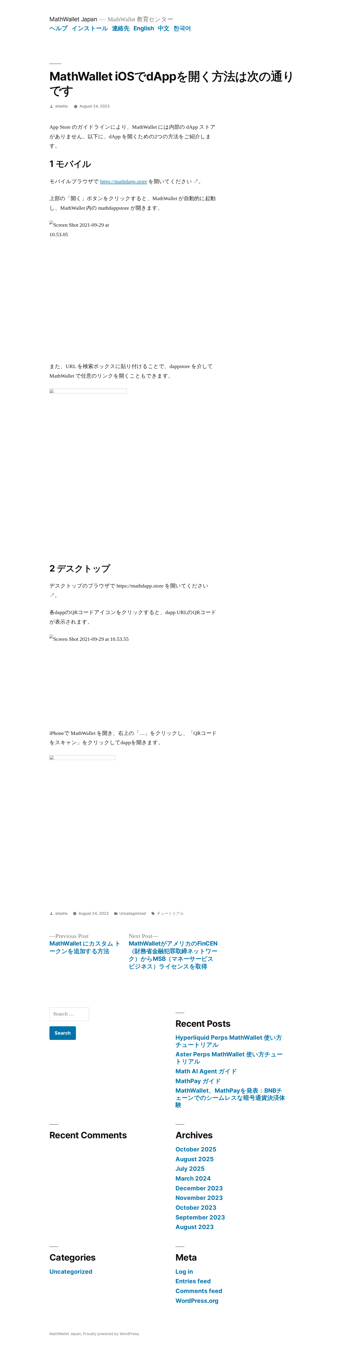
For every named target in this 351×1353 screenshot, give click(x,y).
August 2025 (195, 1159)
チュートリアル (170, 913)
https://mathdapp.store (123, 181)
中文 (164, 28)
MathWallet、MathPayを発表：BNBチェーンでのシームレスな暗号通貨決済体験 (230, 1097)
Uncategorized (132, 913)
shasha (61, 106)
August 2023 (195, 1226)
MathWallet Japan (73, 19)
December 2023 (199, 1188)
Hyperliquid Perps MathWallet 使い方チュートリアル (229, 1041)
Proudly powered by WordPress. (111, 1334)
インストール (90, 28)
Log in (184, 1271)
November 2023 (199, 1197)
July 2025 (190, 1168)
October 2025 (196, 1149)
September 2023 (200, 1217)
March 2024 (193, 1178)
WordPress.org (197, 1300)
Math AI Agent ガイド (206, 1071)
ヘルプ (58, 28)
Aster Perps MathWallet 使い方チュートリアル (229, 1058)
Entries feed (193, 1281)
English (143, 28)
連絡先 (121, 28)
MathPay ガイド (198, 1081)
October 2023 (196, 1207)
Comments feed (199, 1290)
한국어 (182, 28)
